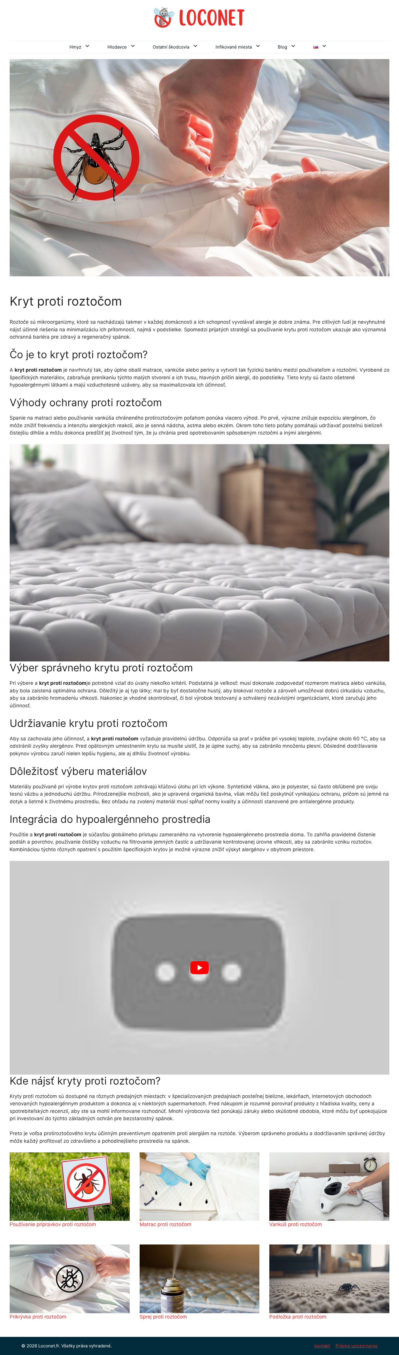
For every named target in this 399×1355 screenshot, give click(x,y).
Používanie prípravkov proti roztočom (53, 1224)
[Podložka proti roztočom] (329, 1278)
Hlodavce (117, 47)
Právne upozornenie (357, 1346)
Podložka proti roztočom (297, 1317)
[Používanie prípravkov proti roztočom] (70, 1186)
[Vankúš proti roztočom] (329, 1186)
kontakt (322, 1346)
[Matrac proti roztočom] (200, 1186)
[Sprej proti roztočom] (200, 1278)
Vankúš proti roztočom (295, 1224)
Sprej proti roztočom (163, 1317)
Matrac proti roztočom (165, 1224)
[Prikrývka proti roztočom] (70, 1278)
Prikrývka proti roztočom (38, 1317)
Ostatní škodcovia (171, 47)
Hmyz (75, 47)
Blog (282, 47)
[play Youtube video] (199, 968)
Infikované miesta (234, 47)
